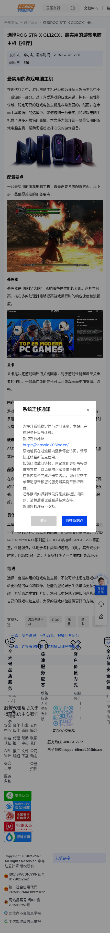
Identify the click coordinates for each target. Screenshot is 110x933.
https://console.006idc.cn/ (46, 445)
